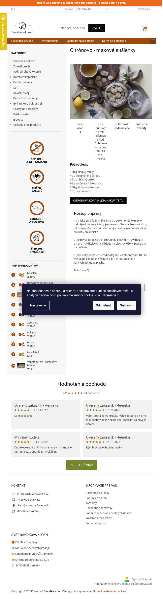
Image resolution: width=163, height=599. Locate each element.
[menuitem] (22, 41)
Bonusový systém (96, 523)
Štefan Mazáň (143, 583)
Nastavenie (38, 305)
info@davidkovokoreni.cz (33, 493)
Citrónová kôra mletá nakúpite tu (98, 200)
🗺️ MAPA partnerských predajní (30, 548)
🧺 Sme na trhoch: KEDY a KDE (30, 559)
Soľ (15, 87)
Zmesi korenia (21, 66)
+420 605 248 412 (28, 499)
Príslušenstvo (21, 114)
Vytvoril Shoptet (142, 579)
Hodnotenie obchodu (81, 384)
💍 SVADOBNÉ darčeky (25, 565)
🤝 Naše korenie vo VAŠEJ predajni (32, 553)
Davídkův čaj (21, 93)
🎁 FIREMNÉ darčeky (24, 542)
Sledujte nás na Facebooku (33, 505)
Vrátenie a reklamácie (98, 518)
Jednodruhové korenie (27, 71)
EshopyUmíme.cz (121, 583)
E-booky (18, 119)
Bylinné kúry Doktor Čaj (27, 103)
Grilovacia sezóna (24, 61)
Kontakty (91, 503)
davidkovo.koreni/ (28, 511)
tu (118, 295)
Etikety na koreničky (25, 108)
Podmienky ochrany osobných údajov (108, 513)
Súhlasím (126, 305)
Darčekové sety (22, 82)
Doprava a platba (96, 498)
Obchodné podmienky (98, 508)
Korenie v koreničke (25, 77)
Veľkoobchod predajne (27, 124)
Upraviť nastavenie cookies (109, 591)
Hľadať (96, 28)
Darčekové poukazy (25, 98)
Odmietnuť (103, 305)
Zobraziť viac (81, 465)
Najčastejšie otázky (77, 9)
